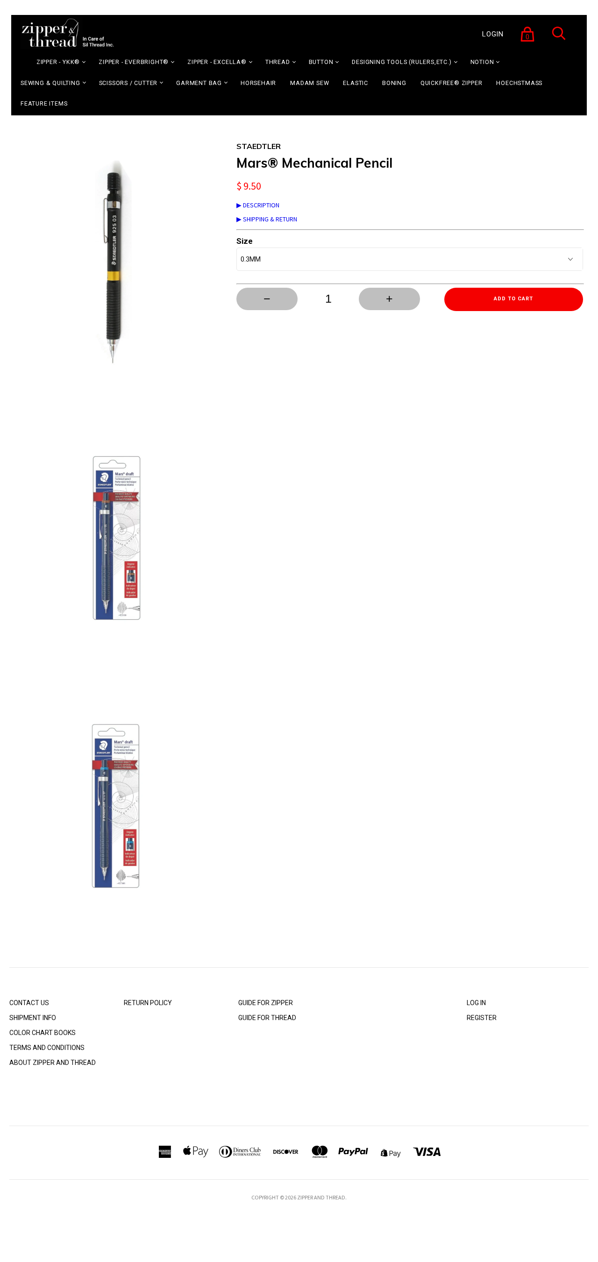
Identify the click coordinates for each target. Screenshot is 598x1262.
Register (482, 1017)
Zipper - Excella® (217, 61)
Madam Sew (309, 82)
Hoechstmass (519, 82)
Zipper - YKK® (58, 61)
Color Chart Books (42, 1032)
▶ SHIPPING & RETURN (266, 219)
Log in (476, 1003)
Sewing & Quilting (50, 82)
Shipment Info (32, 1017)
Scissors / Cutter (128, 82)
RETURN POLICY (148, 1003)
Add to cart (513, 299)
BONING (394, 82)
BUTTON (321, 61)
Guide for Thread (267, 1017)
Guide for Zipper (265, 1003)
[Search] (558, 39)
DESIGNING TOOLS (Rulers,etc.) (401, 61)
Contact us (29, 1003)
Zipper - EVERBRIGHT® (134, 61)
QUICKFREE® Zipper (451, 82)
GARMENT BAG (199, 82)
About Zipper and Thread (52, 1062)
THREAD (277, 61)
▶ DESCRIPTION (257, 205)
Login (493, 34)
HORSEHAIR (258, 82)
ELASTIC (355, 82)
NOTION (482, 61)
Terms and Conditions (47, 1047)
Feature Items (44, 103)
